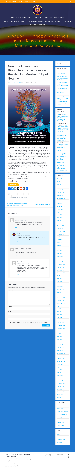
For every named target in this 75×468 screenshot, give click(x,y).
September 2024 (61, 239)
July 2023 (59, 275)
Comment (11, 290)
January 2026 (60, 195)
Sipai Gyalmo (15, 195)
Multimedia (48, 17)
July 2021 (59, 333)
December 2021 (61, 325)
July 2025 (59, 212)
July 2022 (59, 309)
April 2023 (59, 284)
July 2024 (59, 245)
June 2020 (59, 369)
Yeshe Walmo (28, 195)
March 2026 (60, 190)
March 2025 (60, 223)
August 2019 (60, 394)
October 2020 (60, 358)
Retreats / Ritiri (50, 21)
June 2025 (59, 214)
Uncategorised (60, 425)
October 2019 (60, 389)
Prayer (58, 420)
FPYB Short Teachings (62, 411)
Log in (58, 434)
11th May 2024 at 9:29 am (21, 250)
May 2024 (59, 250)
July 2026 (59, 181)
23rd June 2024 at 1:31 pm (23, 263)
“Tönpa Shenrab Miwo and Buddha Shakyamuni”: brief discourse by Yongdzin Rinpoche (62, 137)
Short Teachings (59, 17)
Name (10, 306)
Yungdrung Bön (21, 17)
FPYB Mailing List (49, 455)
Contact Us (60, 454)
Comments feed (61, 439)
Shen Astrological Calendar (34, 21)
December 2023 (61, 264)
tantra (21, 195)
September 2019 (61, 392)
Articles (21, 21)
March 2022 (60, 320)
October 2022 (60, 300)
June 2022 (59, 311)
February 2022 (60, 322)
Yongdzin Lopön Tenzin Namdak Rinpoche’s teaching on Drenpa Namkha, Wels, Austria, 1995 (62, 117)
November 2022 (61, 297)
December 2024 (61, 231)
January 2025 (60, 228)
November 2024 (61, 234)
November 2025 (61, 201)
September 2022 (61, 303)
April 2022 (59, 317)
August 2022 (60, 306)
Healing (26, 194)
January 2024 (60, 261)
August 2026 (60, 178)
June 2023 (59, 278)
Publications (39, 17)
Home (12, 17)
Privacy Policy (36, 455)
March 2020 (60, 375)
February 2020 (60, 378)
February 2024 (60, 259)
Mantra (31, 194)
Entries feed (60, 437)
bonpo (15, 194)
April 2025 (59, 220)
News (69, 21)
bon (11, 194)
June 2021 (59, 336)
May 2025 (59, 217)
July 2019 (59, 397)
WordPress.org (60, 442)
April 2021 (59, 342)
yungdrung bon (23, 197)
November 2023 (61, 267)
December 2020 (61, 353)
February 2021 (60, 347)
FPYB (10, 82)
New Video (59, 417)
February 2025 (60, 225)
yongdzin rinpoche (13, 197)
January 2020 (60, 380)
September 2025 (61, 206)
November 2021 (61, 328)
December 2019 (61, 383)
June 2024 (59, 248)
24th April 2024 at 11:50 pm (21, 220)
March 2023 (60, 286)
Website (10, 317)
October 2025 (60, 203)
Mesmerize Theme (11, 466)
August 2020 (60, 364)
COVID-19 (20, 194)
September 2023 (61, 273)
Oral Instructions (39, 194)
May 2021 (59, 339)
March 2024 (60, 256)
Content (42, 24)
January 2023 (60, 292)
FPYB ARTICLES (61, 406)
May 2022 (59, 314)
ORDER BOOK (13, 184)
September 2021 (61, 331)
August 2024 (60, 242)
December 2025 (61, 198)
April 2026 (59, 187)
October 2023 (60, 270)
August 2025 (60, 209)
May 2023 (59, 281)
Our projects (61, 21)
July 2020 (59, 367)
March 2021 (60, 345)
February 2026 (60, 192)
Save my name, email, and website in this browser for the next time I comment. (29, 322)
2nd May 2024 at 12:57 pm (23, 235)
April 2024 (59, 253)
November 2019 (61, 386)
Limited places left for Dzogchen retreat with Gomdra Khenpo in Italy (62, 84)
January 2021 (60, 350)
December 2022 (61, 295)
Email (9, 312)
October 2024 (60, 237)
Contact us (34, 24)
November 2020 (61, 356)
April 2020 (59, 372)
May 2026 (59, 184)
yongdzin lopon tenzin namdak (39, 195)
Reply (16, 227)
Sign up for (48, 454)
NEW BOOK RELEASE (62, 414)
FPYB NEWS (17, 82)
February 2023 (60, 289)
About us (30, 17)
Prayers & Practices (10, 21)
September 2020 (61, 361)
